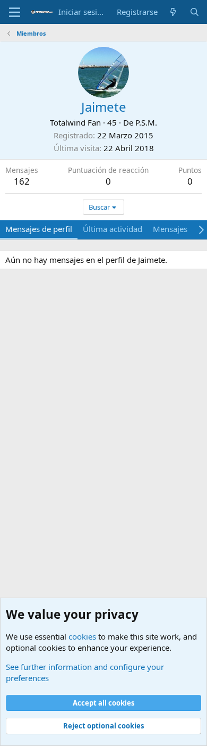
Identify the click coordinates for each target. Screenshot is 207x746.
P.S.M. (146, 122)
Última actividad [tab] (112, 228)
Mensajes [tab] (170, 228)
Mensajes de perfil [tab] (38, 228)
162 (22, 181)
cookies (82, 636)
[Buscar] (194, 12)
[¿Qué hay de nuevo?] (173, 12)
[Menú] (14, 12)
